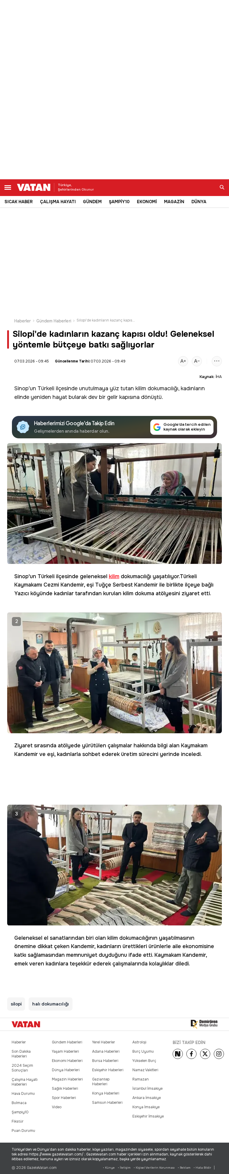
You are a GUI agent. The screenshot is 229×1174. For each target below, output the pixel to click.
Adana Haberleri (106, 1051)
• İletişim (124, 1168)
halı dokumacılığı (50, 1004)
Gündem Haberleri (53, 321)
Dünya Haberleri (66, 1070)
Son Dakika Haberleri (21, 1054)
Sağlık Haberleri (65, 1088)
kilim (140, 388)
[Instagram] (219, 1054)
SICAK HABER (18, 201)
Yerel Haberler (103, 1042)
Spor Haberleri (64, 1097)
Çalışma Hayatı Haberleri (25, 1082)
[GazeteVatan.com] (26, 1024)
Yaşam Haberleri (65, 1051)
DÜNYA (198, 201)
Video (56, 1107)
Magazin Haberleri (67, 1079)
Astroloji (139, 1042)
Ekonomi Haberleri (67, 1060)
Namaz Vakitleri (145, 1070)
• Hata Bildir (202, 1168)
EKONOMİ (147, 201)
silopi (16, 1004)
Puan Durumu (23, 1130)
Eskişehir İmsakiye (148, 1116)
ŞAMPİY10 (119, 201)
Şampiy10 (20, 1112)
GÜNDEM (92, 201)
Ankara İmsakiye (146, 1097)
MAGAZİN (174, 201)
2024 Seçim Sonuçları (22, 1068)
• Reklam (184, 1168)
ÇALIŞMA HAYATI (58, 201)
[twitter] (205, 1054)
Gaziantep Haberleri (100, 1081)
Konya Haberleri (105, 1093)
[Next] (178, 1054)
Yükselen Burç (144, 1060)
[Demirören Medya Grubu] (204, 1024)
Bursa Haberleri (105, 1060)
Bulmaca (19, 1102)
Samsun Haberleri (107, 1102)
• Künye (109, 1168)
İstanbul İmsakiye (147, 1088)
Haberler (22, 321)
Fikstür (18, 1121)
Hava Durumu (23, 1093)
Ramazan (140, 1079)
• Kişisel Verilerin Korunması (154, 1168)
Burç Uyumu (143, 1051)
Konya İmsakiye (146, 1107)
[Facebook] (191, 1054)
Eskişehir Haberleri (107, 1070)
